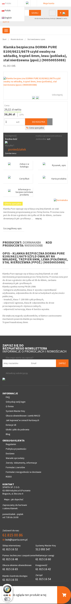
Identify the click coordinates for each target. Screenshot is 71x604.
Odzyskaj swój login (15, 401)
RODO (9, 476)
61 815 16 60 (43, 559)
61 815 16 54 (43, 579)
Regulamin (11, 444)
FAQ (8, 397)
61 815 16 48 (10, 559)
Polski (8, 3)
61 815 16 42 (43, 569)
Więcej (38, 218)
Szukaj (35, 13)
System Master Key (15, 410)
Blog (8, 434)
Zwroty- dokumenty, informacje (21, 462)
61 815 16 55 (10, 580)
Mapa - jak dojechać (13, 499)
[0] (63, 15)
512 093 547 (43, 549)
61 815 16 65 (10, 569)
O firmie (10, 406)
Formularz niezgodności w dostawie (23, 471)
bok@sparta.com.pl (16, 539)
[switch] (7, 599)
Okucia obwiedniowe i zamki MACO (23, 415)
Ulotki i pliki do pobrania (17, 429)
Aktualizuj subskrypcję (17, 373)
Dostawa (10, 453)
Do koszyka (38, 121)
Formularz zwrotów (15, 467)
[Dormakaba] (61, 199)
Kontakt (33, 2)
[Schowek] (50, 121)
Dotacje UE (11, 424)
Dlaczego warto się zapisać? (20, 357)
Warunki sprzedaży (15, 458)
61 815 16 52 (10, 549)
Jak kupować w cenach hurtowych (22, 420)
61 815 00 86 (12, 535)
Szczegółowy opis (12, 228)
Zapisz (62, 363)
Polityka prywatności (16, 448)
